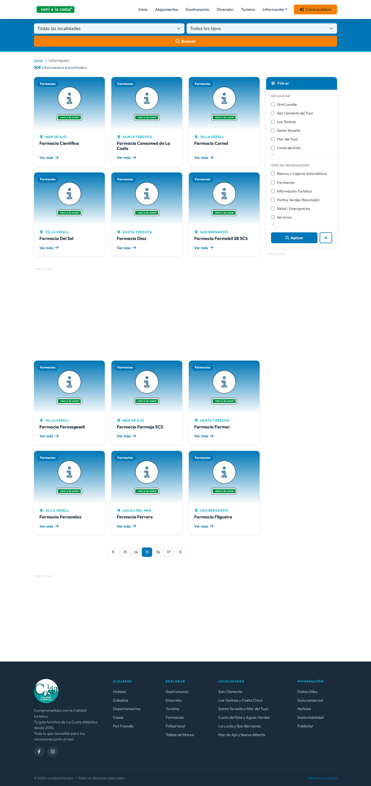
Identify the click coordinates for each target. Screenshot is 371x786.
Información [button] (273, 9)
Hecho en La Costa (322, 778)
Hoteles (119, 691)
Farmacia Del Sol (56, 238)
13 (125, 552)
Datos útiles (307, 691)
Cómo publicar (319, 9)
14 (136, 552)
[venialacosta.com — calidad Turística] (46, 691)
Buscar (188, 41)
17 (168, 552)
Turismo (248, 9)
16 (158, 552)
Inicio (143, 9)
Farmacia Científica (59, 143)
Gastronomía (197, 9)
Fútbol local (175, 726)
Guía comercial (310, 700)
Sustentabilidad (310, 717)
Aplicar (297, 237)
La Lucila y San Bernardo (239, 726)
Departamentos (126, 708)
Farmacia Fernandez (60, 516)
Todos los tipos (205, 28)
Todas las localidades (59, 28)
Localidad (281, 96)
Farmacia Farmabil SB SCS (221, 238)
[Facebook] (39, 751)
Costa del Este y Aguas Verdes (244, 717)
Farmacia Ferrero (135, 516)
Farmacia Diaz (131, 238)
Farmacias (175, 717)
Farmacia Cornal (211, 143)
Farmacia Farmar (212, 426)
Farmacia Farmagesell (62, 426)
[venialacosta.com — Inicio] (55, 9)
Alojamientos (166, 9)
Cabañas (120, 700)
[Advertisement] (147, 312)
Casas (118, 717)
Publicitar (305, 726)
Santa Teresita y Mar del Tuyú (243, 708)
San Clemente (230, 691)
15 (147, 552)
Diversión (225, 9)
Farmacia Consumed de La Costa (143, 145)
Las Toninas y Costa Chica (240, 700)
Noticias (304, 708)
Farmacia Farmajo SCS (140, 426)
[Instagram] (53, 751)
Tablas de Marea (180, 734)
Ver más (46, 157)
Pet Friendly (123, 726)
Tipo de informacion (290, 165)
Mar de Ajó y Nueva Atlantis (241, 734)
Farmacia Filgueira (213, 516)
